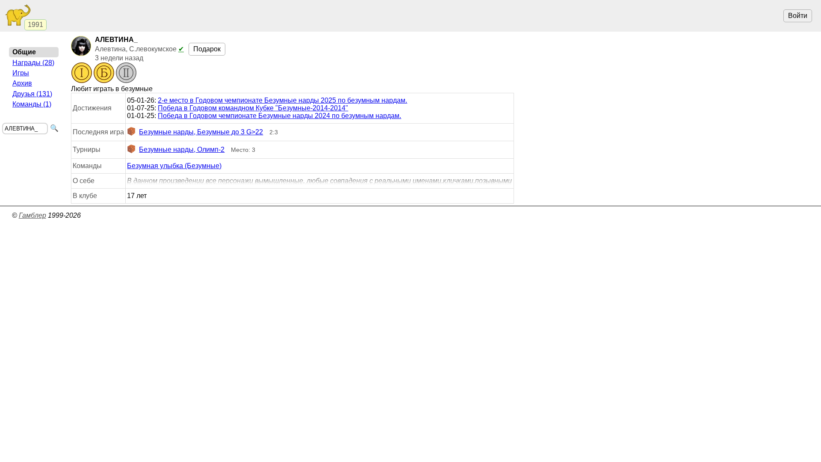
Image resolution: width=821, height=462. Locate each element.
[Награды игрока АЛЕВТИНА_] (103, 73)
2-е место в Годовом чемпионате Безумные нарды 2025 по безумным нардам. (282, 100)
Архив (22, 83)
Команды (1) (31, 104)
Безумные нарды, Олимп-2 (181, 149)
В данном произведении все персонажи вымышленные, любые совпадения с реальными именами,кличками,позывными (319, 180)
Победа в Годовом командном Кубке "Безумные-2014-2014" (253, 108)
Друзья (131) (32, 94)
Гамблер (32, 215)
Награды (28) (33, 62)
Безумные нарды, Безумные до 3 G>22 (201, 132)
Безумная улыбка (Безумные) (174, 165)
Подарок (207, 49)
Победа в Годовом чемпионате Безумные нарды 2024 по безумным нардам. (279, 115)
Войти (797, 15)
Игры (20, 73)
